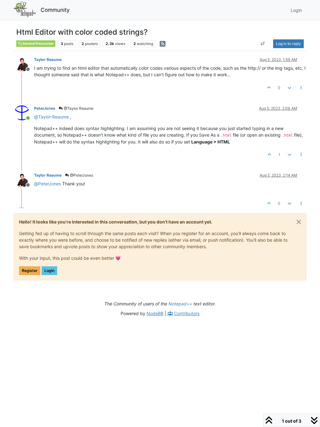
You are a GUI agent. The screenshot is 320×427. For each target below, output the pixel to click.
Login (49, 270)
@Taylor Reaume (78, 108)
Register (30, 270)
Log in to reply (288, 43)
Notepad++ (180, 303)
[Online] (24, 112)
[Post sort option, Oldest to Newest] (263, 43)
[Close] (299, 222)
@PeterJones (81, 175)
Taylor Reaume (48, 59)
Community (55, 10)
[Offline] (24, 63)
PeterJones (44, 108)
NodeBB (155, 313)
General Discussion (38, 44)
